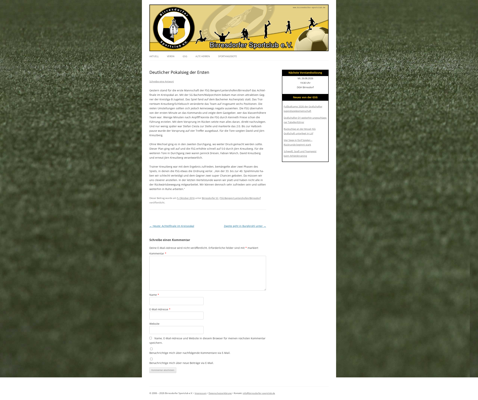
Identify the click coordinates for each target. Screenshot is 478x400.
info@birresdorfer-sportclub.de (259, 393)
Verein (170, 56)
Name (154, 294)
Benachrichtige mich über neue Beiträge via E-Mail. (181, 363)
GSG (185, 56)
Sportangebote (227, 56)
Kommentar (157, 253)
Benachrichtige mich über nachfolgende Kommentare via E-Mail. (189, 353)
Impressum (201, 393)
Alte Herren (202, 56)
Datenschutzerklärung (220, 393)
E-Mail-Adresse (159, 309)
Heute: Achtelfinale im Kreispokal (171, 226)
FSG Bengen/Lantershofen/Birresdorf (240, 198)
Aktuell (154, 56)
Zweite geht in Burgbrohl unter (245, 226)
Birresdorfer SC (210, 198)
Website (154, 323)
